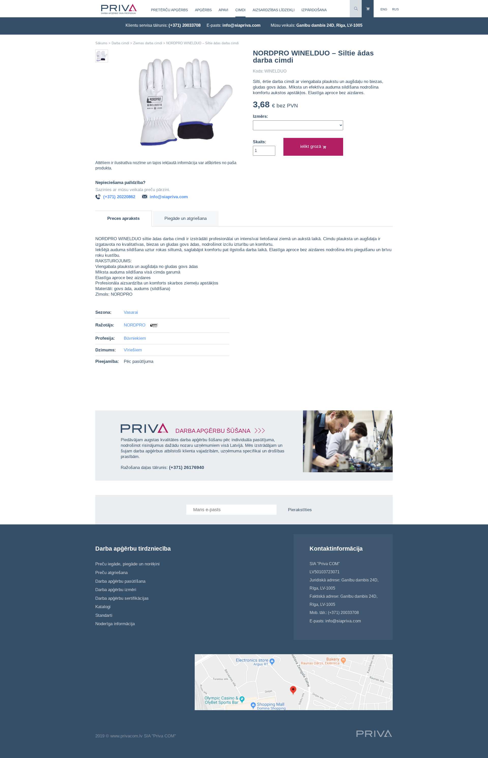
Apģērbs (203, 10)
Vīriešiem (133, 350)
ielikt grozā (311, 146)
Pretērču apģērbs (169, 10)
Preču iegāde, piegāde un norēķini (127, 564)
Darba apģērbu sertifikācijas (122, 598)
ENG (383, 9)
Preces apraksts (123, 218)
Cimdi (240, 10)
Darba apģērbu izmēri (115, 589)
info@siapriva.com (241, 25)
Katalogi (103, 606)
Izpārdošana (314, 10)
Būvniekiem (135, 338)
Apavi (223, 10)
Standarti (103, 615)
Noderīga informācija (115, 623)
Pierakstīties (300, 509)
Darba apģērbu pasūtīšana (120, 581)
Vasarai (131, 312)
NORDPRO (135, 325)
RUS (395, 9)
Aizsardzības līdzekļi (274, 10)
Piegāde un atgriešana (185, 218)
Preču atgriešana (111, 572)
